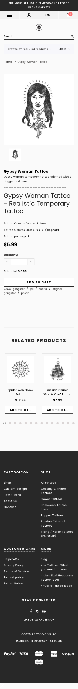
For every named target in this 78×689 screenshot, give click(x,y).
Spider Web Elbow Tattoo (20, 392)
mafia (43, 289)
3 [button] (15, 423)
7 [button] (36, 423)
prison (25, 293)
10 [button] (52, 423)
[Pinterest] (44, 612)
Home (8, 62)
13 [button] (68, 423)
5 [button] (26, 423)
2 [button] (10, 423)
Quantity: (11, 255)
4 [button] (20, 423)
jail (32, 289)
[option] (39, 109)
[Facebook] (31, 612)
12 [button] (63, 423)
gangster (19, 289)
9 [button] (47, 423)
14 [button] (73, 423)
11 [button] (57, 423)
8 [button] (42, 423)
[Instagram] (37, 612)
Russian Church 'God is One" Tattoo (57, 392)
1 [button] (4, 423)
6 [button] (31, 423)
